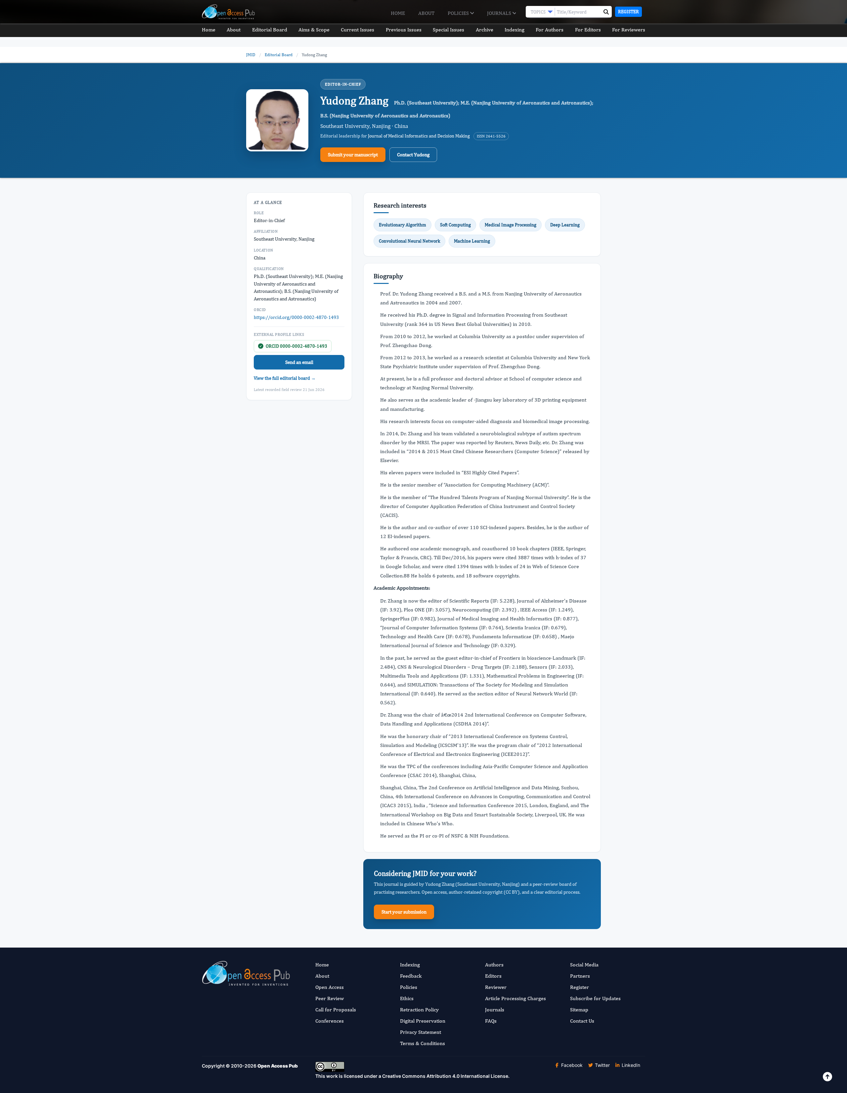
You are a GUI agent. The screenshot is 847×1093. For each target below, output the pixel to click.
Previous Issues (404, 29)
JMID (250, 54)
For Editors (588, 29)
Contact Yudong (413, 154)
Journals (500, 13)
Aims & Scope (314, 29)
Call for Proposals (335, 1009)
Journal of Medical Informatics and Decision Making (419, 135)
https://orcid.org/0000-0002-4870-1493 (296, 317)
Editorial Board (269, 29)
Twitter (602, 1065)
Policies (459, 13)
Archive (484, 29)
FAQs (491, 1021)
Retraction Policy (419, 1009)
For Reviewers (628, 29)
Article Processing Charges (515, 998)
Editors (493, 976)
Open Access (329, 987)
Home (398, 13)
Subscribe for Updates (595, 998)
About (426, 13)
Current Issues (357, 29)
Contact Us (582, 1021)
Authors (494, 964)
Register (628, 11)
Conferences (329, 1021)
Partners (580, 976)
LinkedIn (630, 1065)
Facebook (571, 1065)
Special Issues (448, 29)
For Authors (549, 29)
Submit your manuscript (353, 154)
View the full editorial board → (285, 378)
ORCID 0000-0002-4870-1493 (293, 346)
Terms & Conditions (422, 1043)
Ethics (407, 998)
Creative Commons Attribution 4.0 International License (445, 1076)
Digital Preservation (422, 1021)
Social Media (584, 964)
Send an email (299, 362)
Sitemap (579, 1009)
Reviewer (496, 987)
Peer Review (329, 998)
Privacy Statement (420, 1032)
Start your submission (403, 912)
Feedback (411, 976)
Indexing (514, 29)
